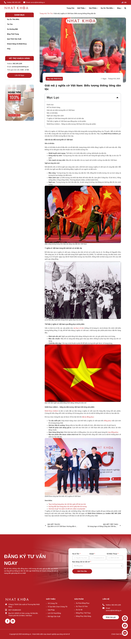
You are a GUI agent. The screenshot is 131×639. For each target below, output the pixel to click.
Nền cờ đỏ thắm (52, 113)
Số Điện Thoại (112, 554)
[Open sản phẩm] (97, 8)
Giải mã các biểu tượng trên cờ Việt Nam (61, 110)
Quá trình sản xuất (14, 39)
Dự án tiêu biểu (13, 19)
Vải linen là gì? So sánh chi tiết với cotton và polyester (67, 509)
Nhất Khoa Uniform (51, 411)
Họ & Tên (76, 554)
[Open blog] (121, 8)
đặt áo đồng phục (88, 417)
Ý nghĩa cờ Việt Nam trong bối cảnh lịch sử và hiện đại (65, 118)
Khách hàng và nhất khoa (17, 44)
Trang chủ (43, 13)
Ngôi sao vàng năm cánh (55, 115)
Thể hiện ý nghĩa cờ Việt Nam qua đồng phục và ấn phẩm (66, 121)
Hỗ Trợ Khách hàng (53, 107)
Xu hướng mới (12, 29)
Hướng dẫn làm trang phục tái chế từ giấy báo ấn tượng (68, 506)
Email (92, 554)
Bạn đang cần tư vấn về (81, 562)
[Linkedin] (12, 621)
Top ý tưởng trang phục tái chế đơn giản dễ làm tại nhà (67, 504)
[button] (125, 8)
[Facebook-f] (7, 621)
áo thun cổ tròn (79, 328)
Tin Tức (50, 13)
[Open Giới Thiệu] (85, 8)
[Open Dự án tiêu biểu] (113, 8)
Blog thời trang (13, 34)
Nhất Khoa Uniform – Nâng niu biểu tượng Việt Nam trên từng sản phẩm (71, 124)
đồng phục (107, 420)
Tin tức (10, 24)
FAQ (8, 49)
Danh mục (50, 104)
